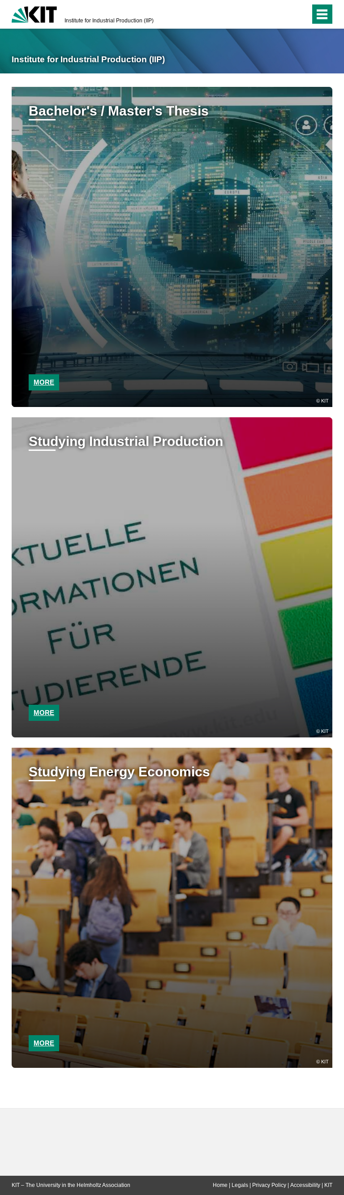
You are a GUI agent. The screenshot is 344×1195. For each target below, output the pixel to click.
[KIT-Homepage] (34, 13)
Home (220, 1185)
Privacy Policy (269, 1185)
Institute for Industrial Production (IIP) (109, 20)
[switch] (285, 14)
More (44, 382)
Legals (240, 1185)
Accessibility (305, 1185)
